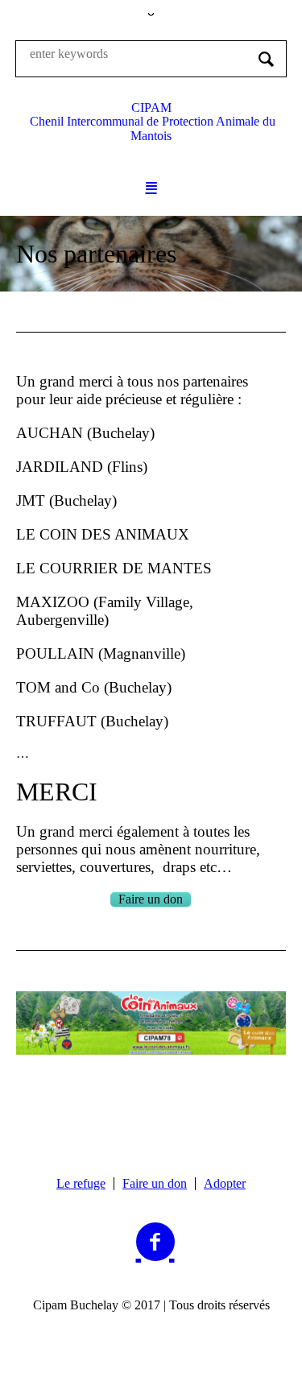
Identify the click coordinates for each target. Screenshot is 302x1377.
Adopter (225, 1183)
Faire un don (154, 1183)
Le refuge (80, 1183)
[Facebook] (155, 1242)
